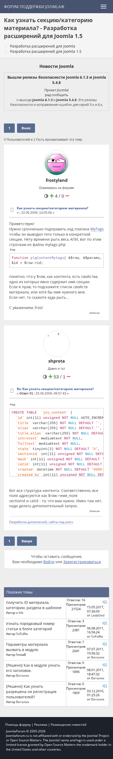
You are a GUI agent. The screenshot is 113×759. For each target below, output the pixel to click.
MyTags (97, 228)
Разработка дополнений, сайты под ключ (41, 522)
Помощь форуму (18, 724)
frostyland (57, 180)
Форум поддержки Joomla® (34, 6)
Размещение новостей (68, 724)
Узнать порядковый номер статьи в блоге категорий (30, 626)
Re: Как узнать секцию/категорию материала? (55, 389)
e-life (19, 612)
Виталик (97, 657)
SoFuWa (22, 634)
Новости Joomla (56, 66)
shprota (56, 361)
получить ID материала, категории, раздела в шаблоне (33, 605)
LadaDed (97, 615)
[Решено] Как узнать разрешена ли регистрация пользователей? (31, 691)
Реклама (40, 724)
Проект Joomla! (56, 90)
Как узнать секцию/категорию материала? (52, 208)
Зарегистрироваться (82, 561)
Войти (48, 561)
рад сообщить (56, 94)
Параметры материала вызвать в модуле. (27, 647)
